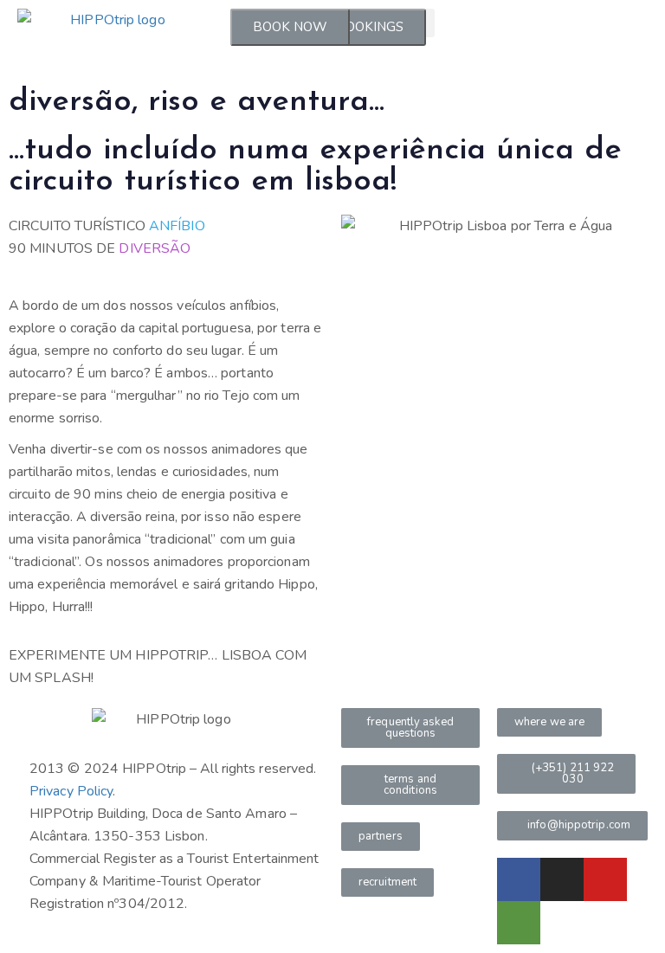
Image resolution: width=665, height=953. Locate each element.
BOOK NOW (290, 26)
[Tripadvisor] (518, 922)
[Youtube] (605, 879)
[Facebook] (518, 879)
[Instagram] (562, 879)
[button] (410, 728)
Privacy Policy (71, 791)
